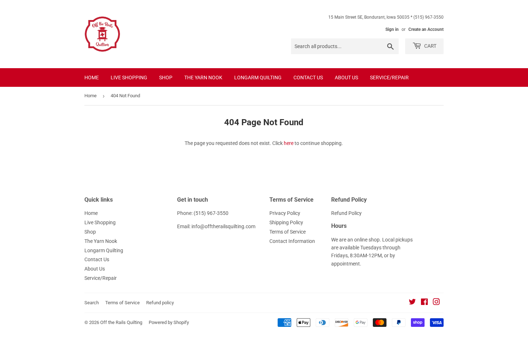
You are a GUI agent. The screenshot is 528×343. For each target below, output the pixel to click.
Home (91, 77)
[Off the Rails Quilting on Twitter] (412, 303)
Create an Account (426, 29)
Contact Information (292, 241)
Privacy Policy (284, 213)
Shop (165, 77)
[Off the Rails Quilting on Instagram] (436, 303)
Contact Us (308, 77)
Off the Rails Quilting (121, 322)
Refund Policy (346, 213)
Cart (429, 46)
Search (91, 302)
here (288, 143)
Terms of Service (287, 232)
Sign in (392, 29)
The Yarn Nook (203, 77)
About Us (346, 77)
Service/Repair (389, 77)
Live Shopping (129, 77)
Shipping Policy (286, 222)
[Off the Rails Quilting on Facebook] (424, 303)
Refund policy (160, 302)
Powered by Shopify (169, 322)
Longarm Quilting (258, 77)
